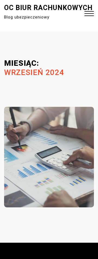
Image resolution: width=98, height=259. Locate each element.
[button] (89, 14)
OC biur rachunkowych (48, 8)
